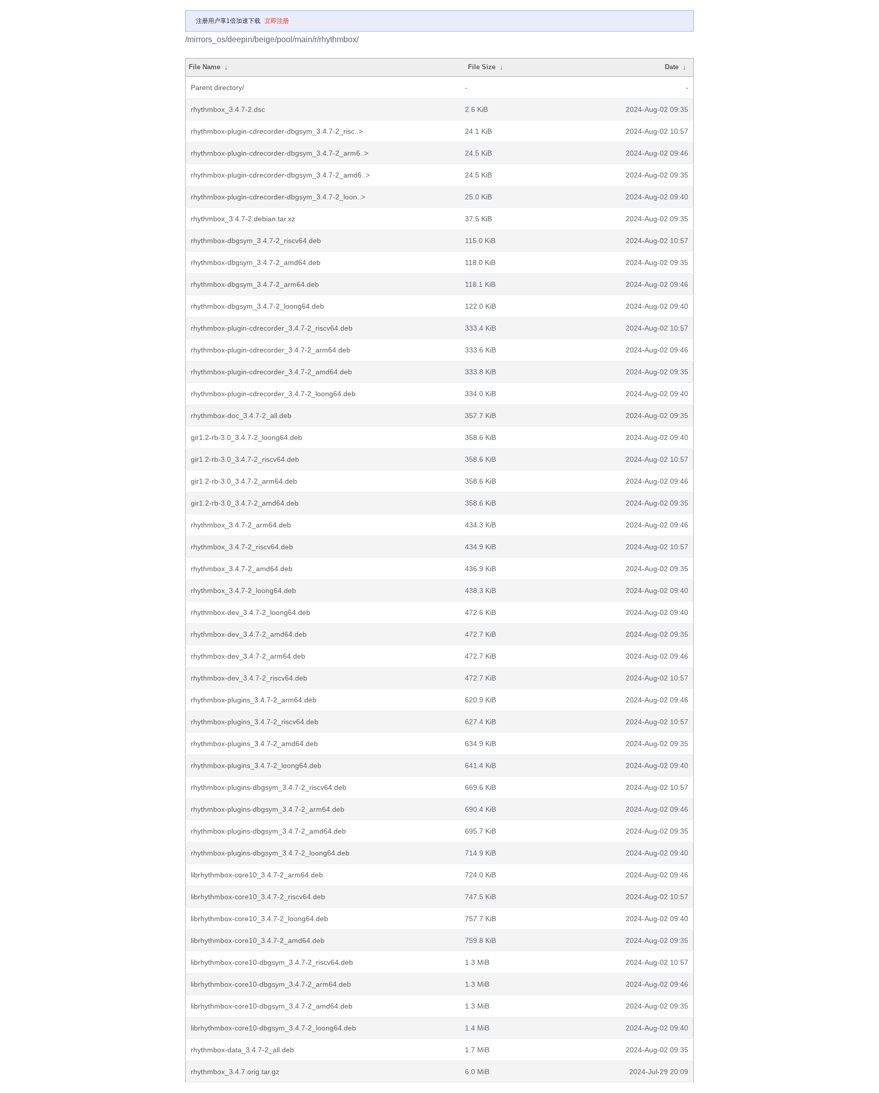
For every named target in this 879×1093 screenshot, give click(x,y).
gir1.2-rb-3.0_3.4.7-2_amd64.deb (245, 503)
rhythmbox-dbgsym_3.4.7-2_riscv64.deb (256, 241)
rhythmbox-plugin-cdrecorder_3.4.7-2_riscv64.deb (272, 328)
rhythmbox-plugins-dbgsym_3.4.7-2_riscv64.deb (268, 787)
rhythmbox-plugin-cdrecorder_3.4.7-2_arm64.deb (270, 350)
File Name (204, 67)
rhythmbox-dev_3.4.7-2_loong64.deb (250, 612)
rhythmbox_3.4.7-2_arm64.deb (241, 525)
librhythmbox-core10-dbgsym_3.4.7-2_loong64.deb (273, 1028)
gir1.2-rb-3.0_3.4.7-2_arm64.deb (244, 481)
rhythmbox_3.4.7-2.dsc (228, 109)
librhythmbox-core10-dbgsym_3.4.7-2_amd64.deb (272, 1006)
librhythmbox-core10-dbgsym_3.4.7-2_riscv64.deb (272, 962)
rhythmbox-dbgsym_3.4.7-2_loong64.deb (257, 306)
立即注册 (277, 20)
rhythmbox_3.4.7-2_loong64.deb (243, 590)
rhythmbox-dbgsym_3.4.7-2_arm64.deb (255, 284)
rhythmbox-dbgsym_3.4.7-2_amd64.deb (255, 262)
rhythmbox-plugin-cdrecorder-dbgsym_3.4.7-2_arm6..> (279, 153)
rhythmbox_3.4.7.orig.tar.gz (235, 1072)
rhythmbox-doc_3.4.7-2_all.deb (241, 415)
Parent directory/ (217, 87)
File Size (481, 67)
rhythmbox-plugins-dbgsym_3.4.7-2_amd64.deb (268, 831)
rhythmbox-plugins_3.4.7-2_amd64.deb (254, 744)
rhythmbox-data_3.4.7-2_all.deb (242, 1050)
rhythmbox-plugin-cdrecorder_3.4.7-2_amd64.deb (271, 372)
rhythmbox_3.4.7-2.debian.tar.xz (243, 219)
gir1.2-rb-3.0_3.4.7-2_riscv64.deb (245, 459)
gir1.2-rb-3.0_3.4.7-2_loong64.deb (246, 437)
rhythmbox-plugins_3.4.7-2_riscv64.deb (254, 722)
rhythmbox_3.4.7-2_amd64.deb (241, 569)
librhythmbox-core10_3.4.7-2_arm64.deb (257, 875)
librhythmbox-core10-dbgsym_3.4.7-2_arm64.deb (271, 984)
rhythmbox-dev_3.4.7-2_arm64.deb (248, 656)
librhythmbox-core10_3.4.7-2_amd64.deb (258, 940)
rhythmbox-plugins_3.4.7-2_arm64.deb (253, 700)
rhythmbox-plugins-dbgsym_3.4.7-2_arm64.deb (267, 809)
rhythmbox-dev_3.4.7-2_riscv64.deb (249, 678)
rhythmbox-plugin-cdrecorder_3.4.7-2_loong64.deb (273, 394)
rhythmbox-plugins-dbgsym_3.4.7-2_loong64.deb (270, 853)
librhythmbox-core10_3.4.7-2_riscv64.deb (258, 897)
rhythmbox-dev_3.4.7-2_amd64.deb (249, 634)
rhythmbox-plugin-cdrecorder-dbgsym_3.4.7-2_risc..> (277, 131)
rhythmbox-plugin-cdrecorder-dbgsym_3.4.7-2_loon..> (278, 197)
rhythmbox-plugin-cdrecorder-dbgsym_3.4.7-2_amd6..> (280, 175)
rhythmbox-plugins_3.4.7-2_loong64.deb (256, 765)
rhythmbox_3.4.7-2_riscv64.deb (242, 547)
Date (672, 67)
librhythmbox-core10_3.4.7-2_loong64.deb (259, 918)
